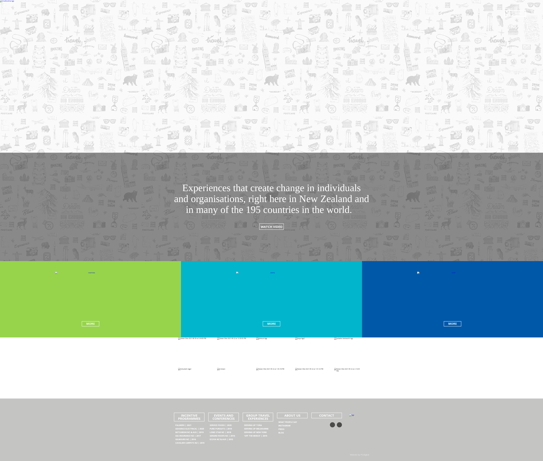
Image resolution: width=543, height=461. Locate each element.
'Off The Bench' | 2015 (255, 435)
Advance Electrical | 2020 (189, 428)
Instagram (284, 425)
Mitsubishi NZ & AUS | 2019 (189, 432)
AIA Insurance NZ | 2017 (188, 435)
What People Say (287, 422)
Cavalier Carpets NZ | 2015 (189, 442)
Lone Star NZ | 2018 (220, 432)
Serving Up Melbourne (256, 428)
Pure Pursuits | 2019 (221, 428)
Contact (326, 415)
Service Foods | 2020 (220, 425)
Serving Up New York (255, 432)
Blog (281, 432)
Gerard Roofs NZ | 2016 (222, 435)
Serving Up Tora (253, 425)
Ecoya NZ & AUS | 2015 (221, 439)
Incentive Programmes (189, 417)
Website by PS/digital (359, 454)
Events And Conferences (224, 417)
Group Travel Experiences (258, 417)
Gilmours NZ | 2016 (185, 439)
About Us (292, 415)
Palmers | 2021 (183, 425)
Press (281, 429)
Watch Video (271, 226)
